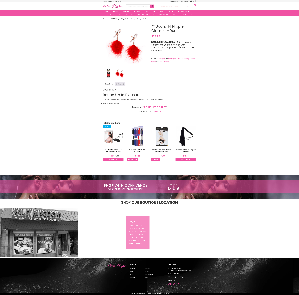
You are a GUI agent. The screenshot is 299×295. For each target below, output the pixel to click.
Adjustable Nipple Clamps (174, 58)
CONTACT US (184, 1)
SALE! (192, 14)
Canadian (115, 11)
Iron (178, 60)
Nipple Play (120, 19)
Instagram (157, 111)
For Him (171, 11)
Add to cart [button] (113, 159)
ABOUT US (133, 277)
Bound (185, 58)
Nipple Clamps (182, 60)
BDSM (119, 14)
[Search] (152, 6)
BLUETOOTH (136, 11)
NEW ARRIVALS (149, 274)
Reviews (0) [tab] (120, 84)
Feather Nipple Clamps (171, 60)
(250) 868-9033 (174, 1)
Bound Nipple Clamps (160, 60)
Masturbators (109, 14)
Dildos (146, 11)
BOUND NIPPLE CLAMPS (155, 107)
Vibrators (126, 11)
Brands (184, 14)
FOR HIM (147, 268)
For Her (162, 11)
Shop (109, 19)
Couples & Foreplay (184, 11)
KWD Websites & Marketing (161, 294)
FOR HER (132, 268)
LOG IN (189, 6)
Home (106, 11)
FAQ (146, 277)
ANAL (154, 11)
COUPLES (132, 271)
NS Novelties (166, 61)
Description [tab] (109, 84)
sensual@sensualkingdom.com (179, 277)
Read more (155, 159)
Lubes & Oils (129, 14)
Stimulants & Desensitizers (146, 14)
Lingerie (175, 14)
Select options (132, 159)
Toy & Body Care (163, 14)
